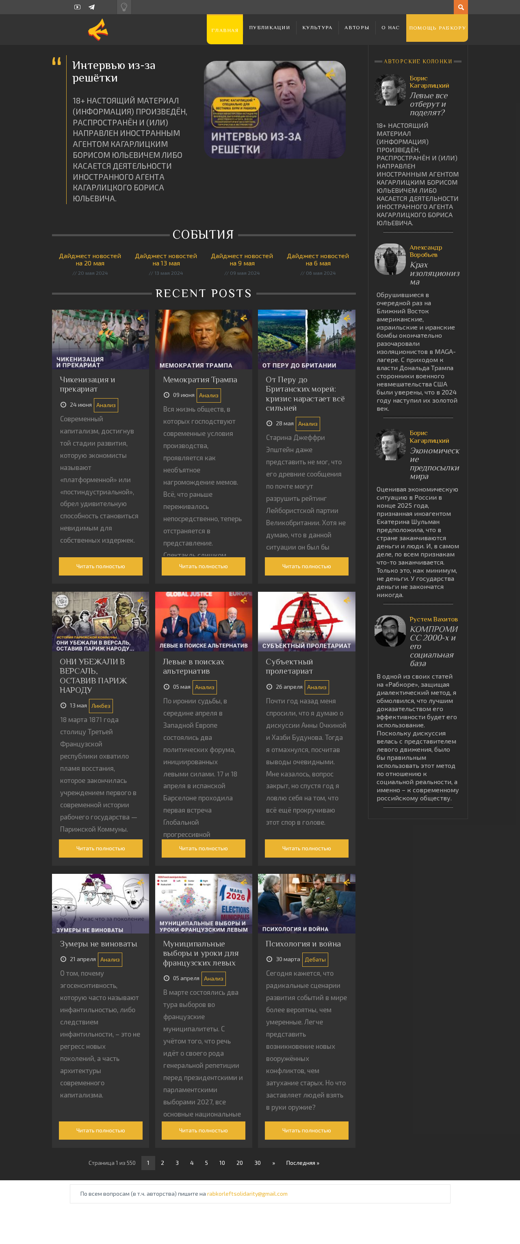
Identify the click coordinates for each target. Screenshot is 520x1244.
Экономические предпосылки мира (434, 463)
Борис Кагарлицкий (429, 81)
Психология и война (303, 944)
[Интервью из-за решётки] (275, 110)
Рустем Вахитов (434, 619)
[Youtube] (77, 7)
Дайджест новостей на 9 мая (242, 259)
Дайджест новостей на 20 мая (90, 259)
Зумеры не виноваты (98, 944)
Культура (317, 27)
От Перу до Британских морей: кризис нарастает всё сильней (305, 394)
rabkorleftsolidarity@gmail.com (247, 1193)
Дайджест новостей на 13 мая (166, 259)
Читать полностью (100, 566)
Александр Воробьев (426, 251)
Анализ (106, 404)
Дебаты (315, 959)
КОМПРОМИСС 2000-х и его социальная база (433, 646)
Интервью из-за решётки (114, 71)
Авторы (356, 27)
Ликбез (100, 705)
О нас (390, 27)
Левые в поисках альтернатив (193, 666)
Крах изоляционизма (434, 273)
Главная (224, 30)
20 (239, 1162)
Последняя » (302, 1162)
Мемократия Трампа (200, 379)
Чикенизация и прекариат (87, 384)
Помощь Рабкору (437, 28)
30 (257, 1162)
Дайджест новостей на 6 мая (318, 259)
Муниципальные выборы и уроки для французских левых (201, 953)
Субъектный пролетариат (289, 666)
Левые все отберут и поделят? (428, 104)
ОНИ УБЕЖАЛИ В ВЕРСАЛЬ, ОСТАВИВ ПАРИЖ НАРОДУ (93, 676)
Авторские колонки (418, 61)
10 (222, 1162)
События (205, 234)
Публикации (269, 27)
